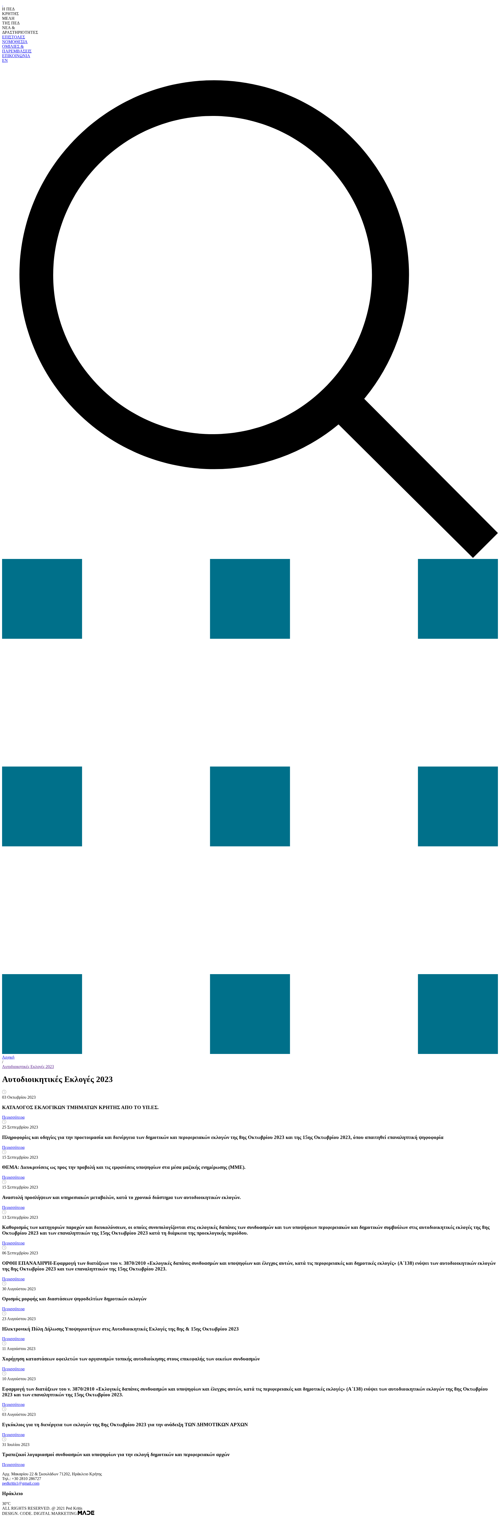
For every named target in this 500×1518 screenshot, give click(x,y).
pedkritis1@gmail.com (20, 1483)
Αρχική (8, 1057)
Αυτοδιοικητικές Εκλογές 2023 (28, 1066)
